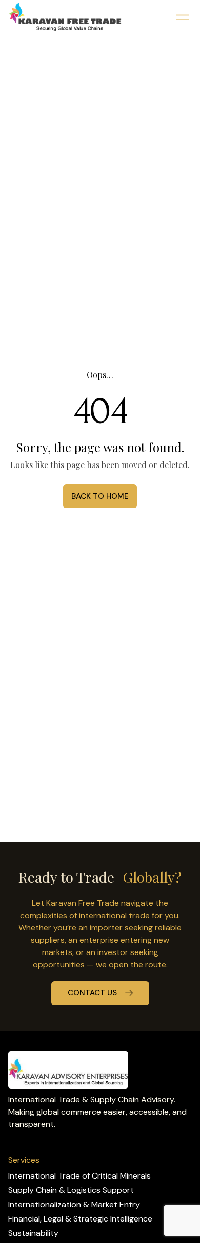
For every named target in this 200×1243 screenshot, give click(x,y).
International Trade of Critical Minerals (79, 1175)
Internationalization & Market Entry (74, 1204)
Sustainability (33, 1233)
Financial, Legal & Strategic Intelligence (80, 1218)
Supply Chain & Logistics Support (71, 1190)
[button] (182, 17)
